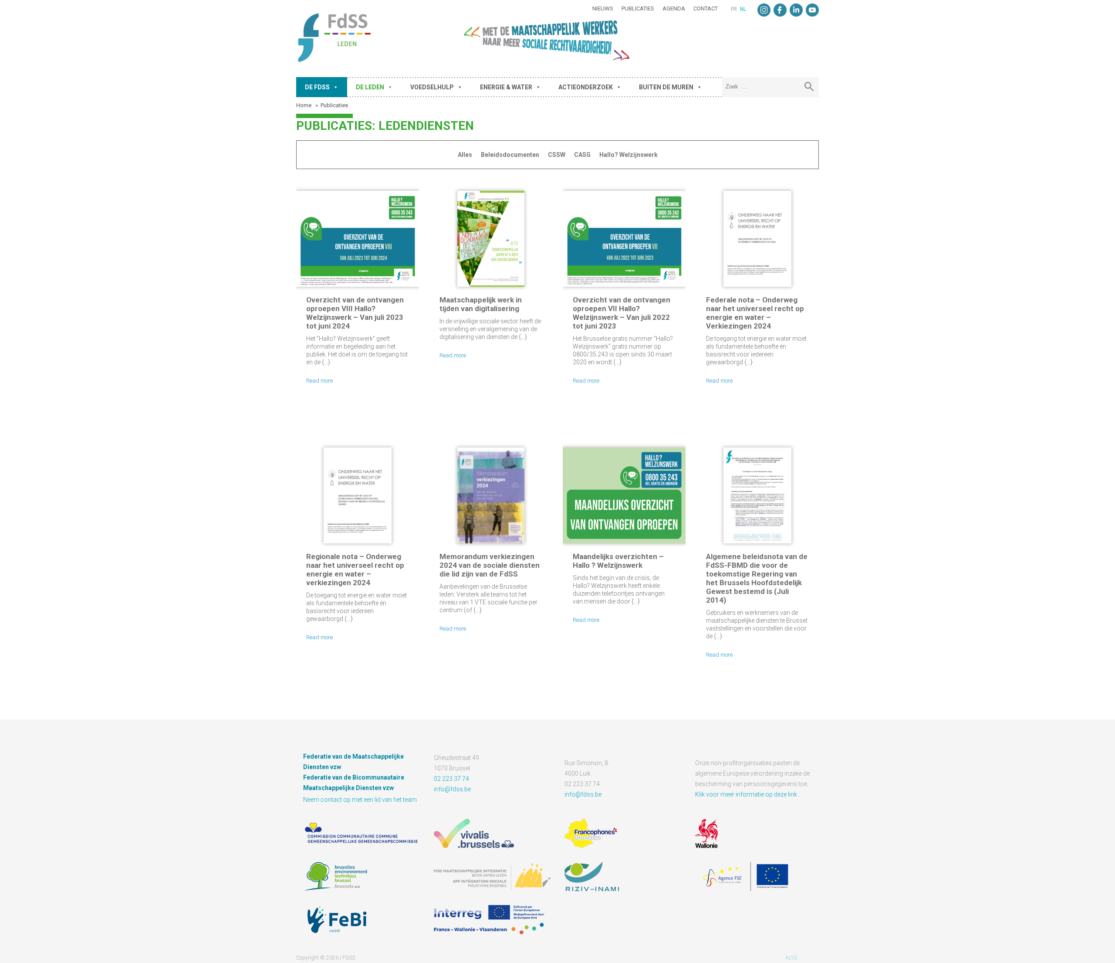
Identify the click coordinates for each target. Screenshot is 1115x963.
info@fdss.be (452, 789)
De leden (370, 87)
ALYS (791, 958)
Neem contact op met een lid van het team (360, 799)
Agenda (673, 8)
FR (734, 9)
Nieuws (602, 8)
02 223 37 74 (451, 778)
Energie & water (506, 87)
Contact (705, 8)
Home (304, 105)
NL (743, 9)
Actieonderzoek (585, 87)
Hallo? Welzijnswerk (628, 154)
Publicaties (638, 8)
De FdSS (317, 87)
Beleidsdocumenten (510, 154)
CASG (582, 154)
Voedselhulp (432, 87)
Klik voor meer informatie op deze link (746, 794)
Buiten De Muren (666, 87)
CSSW (556, 154)
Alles (465, 154)
